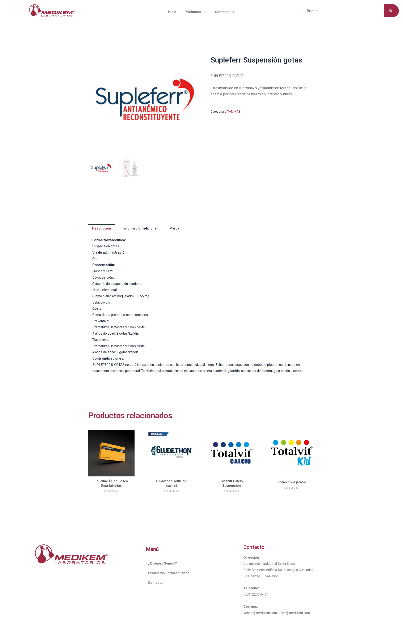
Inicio (172, 12)
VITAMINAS (233, 111)
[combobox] (343, 10)
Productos (193, 12)
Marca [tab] (174, 228)
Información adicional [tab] (140, 228)
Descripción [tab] (101, 228)
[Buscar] (391, 10)
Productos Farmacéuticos (169, 573)
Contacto (222, 12)
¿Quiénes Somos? (162, 563)
